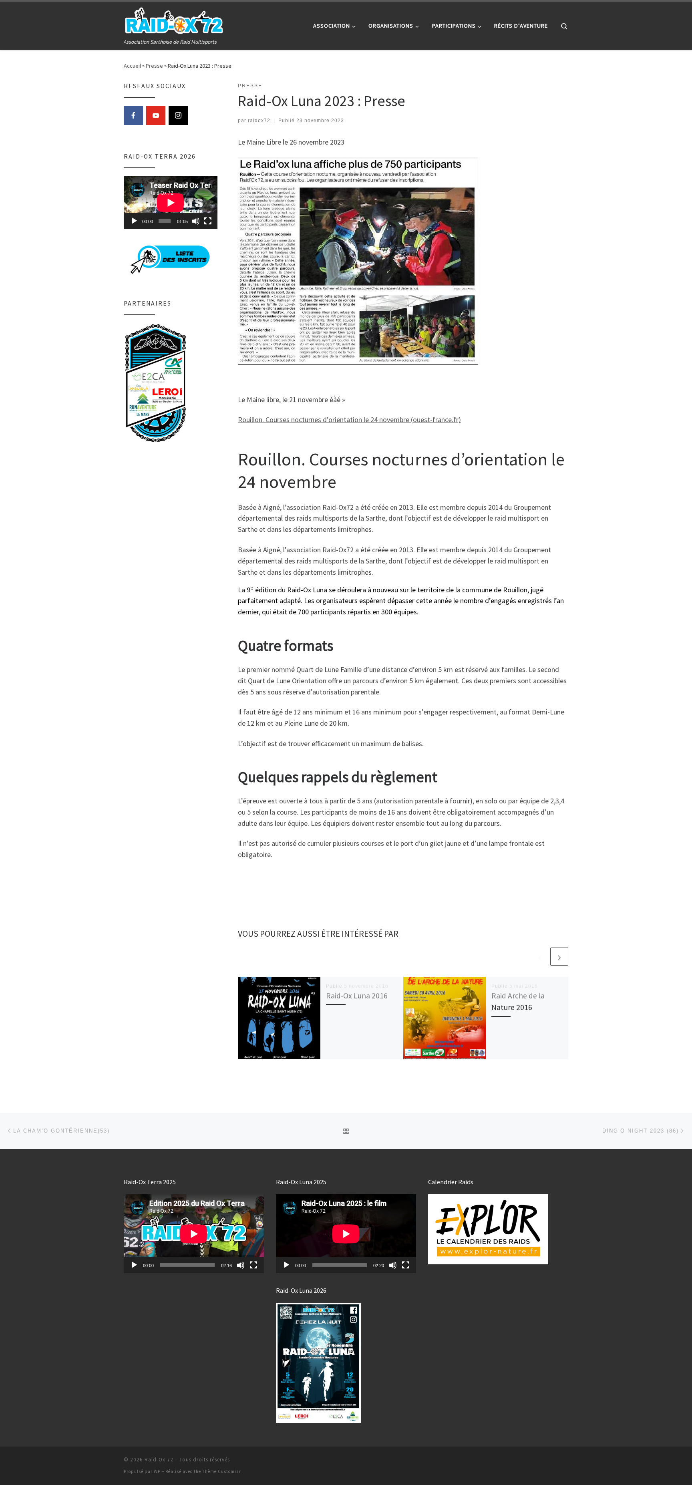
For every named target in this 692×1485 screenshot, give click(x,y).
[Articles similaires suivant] (559, 957)
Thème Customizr (221, 1471)
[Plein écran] (208, 221)
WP (157, 1471)
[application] (170, 202)
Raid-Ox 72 (159, 1459)
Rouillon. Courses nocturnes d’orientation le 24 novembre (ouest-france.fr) (349, 419)
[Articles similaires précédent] (540, 957)
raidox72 (259, 120)
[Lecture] (134, 221)
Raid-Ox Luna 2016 (357, 995)
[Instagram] (178, 115)
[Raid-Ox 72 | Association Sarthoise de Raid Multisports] (174, 20)
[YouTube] (155, 115)
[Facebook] (133, 115)
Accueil (132, 65)
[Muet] (196, 221)
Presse (154, 65)
